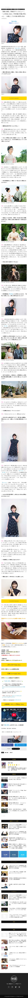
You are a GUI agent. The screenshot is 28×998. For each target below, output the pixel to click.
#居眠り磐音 (7, 681)
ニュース (13, 9)
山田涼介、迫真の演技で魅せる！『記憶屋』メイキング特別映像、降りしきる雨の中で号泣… (17, 811)
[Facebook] (8, 987)
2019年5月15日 (17, 700)
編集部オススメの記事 (21, 9)
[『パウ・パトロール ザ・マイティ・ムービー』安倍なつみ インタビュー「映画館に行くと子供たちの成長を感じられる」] (4, 916)
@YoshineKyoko (12, 686)
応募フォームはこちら (14, 673)
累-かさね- (21, 470)
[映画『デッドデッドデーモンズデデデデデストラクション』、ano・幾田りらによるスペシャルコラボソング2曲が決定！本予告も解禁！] (4, 935)
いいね (5, 851)
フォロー (14, 851)
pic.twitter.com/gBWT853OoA (8, 697)
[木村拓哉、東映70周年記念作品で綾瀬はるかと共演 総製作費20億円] (4, 879)
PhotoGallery (7, 7)
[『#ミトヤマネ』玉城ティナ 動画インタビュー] (4, 948)
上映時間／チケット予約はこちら (14, 704)
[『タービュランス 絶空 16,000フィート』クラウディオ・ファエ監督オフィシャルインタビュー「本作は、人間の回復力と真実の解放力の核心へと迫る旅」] (4, 826)
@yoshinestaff (19, 686)
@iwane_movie (5, 686)
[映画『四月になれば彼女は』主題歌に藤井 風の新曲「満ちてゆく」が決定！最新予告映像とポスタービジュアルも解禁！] (4, 942)
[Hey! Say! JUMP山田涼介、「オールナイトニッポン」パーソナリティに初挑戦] (4, 804)
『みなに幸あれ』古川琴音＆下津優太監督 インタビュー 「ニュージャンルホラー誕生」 (17, 909)
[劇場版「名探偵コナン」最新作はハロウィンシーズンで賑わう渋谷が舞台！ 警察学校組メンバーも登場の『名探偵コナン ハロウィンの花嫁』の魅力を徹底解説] (4, 845)
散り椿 (11, 294)
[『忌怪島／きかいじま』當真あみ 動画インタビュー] (4, 954)
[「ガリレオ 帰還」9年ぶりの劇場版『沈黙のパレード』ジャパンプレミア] (4, 873)
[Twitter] (15, 987)
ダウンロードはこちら (14, 664)
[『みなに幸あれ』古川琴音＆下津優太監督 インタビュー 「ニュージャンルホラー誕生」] (4, 910)
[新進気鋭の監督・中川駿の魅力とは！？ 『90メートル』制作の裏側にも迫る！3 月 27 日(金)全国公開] (4, 839)
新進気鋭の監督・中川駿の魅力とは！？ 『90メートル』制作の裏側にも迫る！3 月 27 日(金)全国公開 (17, 839)
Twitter (6, 677)
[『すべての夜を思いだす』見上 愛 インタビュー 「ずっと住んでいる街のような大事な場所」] (4, 903)
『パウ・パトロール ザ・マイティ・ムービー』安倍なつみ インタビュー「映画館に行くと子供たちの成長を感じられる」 (17, 916)
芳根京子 (11, 752)
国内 (16, 9)
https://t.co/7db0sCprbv (17, 695)
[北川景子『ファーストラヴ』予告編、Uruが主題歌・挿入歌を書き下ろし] (4, 792)
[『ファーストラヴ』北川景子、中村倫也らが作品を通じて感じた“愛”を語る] (4, 779)
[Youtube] (19, 987)
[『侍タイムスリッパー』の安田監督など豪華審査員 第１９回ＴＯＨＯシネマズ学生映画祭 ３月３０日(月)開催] (4, 833)
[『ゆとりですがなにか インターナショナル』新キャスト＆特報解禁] (4, 967)
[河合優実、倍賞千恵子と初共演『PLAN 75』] (4, 886)
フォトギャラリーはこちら (14, 98)
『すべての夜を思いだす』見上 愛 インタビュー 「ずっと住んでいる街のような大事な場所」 (18, 903)
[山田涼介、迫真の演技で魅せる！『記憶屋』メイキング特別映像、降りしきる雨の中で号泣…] (4, 810)
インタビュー (9, 9)
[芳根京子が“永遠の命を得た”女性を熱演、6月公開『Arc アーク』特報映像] (4, 785)
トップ (2, 7)
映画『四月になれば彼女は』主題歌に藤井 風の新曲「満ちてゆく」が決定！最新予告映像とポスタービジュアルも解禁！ (17, 941)
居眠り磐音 (14, 21)
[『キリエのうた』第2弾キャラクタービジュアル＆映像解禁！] (4, 960)
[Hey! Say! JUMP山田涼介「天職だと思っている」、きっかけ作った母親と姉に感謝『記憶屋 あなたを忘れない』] (4, 798)
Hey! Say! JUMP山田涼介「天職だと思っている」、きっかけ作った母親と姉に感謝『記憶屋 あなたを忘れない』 (17, 798)
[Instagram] (12, 987)
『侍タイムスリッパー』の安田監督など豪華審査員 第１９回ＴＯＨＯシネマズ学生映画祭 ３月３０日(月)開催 (17, 833)
